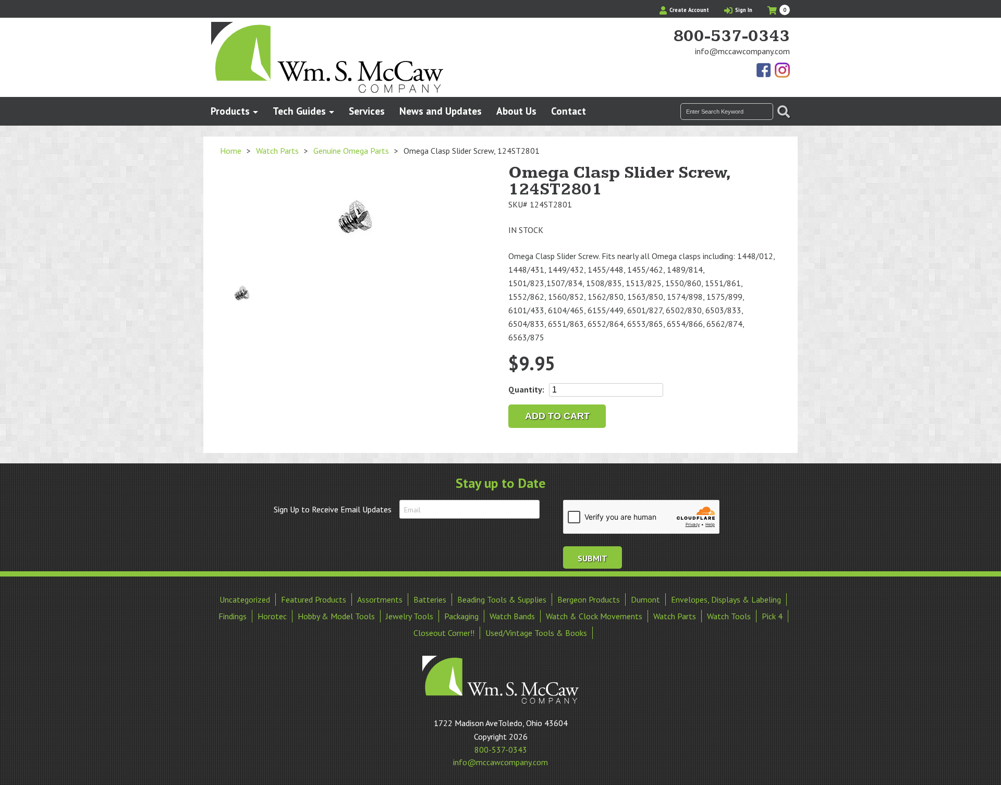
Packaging (461, 616)
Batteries (429, 599)
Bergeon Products (588, 599)
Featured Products (313, 599)
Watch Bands (512, 616)
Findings (232, 616)
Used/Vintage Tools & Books (536, 633)
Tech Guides (299, 110)
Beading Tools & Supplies (501, 599)
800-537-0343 (731, 36)
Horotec (272, 616)
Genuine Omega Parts (351, 150)
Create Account (688, 10)
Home (230, 150)
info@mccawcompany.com (742, 51)
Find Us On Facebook (764, 71)
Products (230, 110)
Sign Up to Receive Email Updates (333, 509)
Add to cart (557, 416)
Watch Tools (729, 616)
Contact (568, 110)
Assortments (379, 599)
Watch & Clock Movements (594, 616)
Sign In (743, 10)
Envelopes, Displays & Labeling (726, 599)
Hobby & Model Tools (336, 616)
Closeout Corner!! (443, 633)
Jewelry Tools (409, 616)
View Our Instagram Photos (782, 71)
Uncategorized (244, 599)
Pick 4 (772, 616)
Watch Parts (277, 150)
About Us (516, 110)
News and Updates (440, 110)
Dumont (645, 599)
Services (367, 110)
